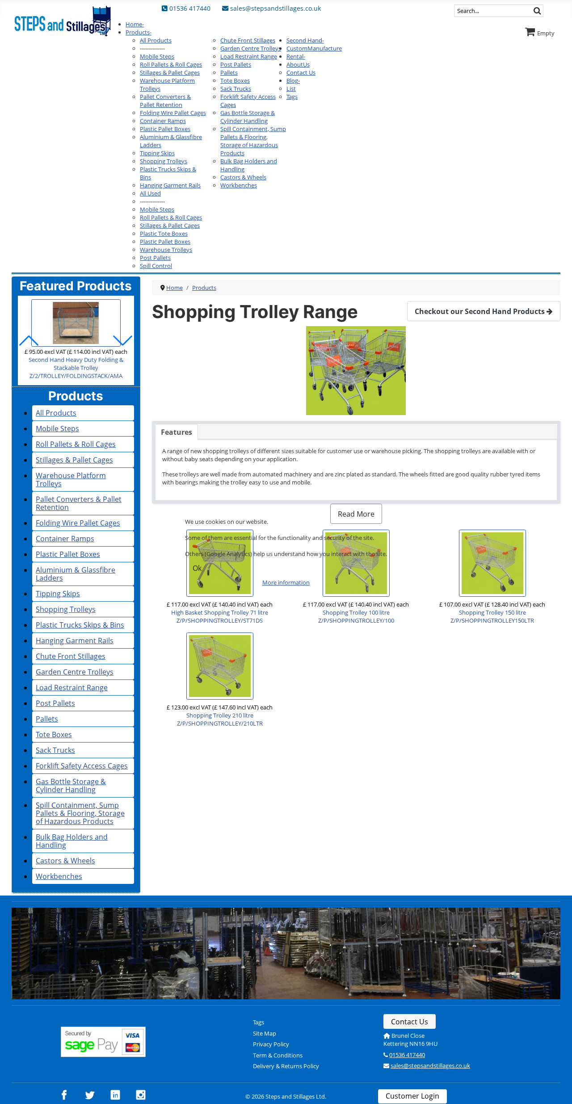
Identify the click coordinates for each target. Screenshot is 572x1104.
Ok (197, 568)
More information (286, 582)
